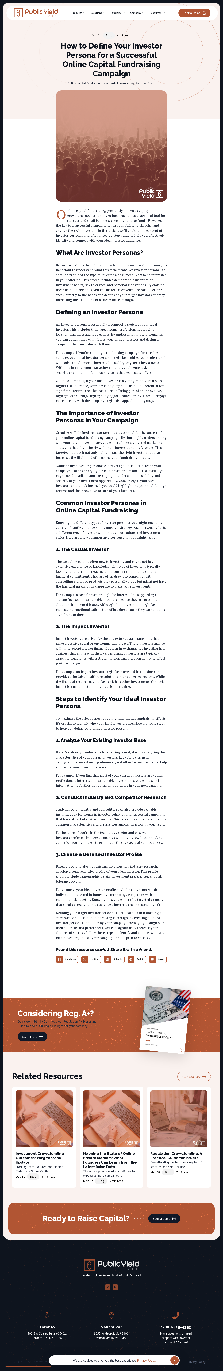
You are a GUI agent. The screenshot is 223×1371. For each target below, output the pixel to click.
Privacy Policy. (146, 1360)
